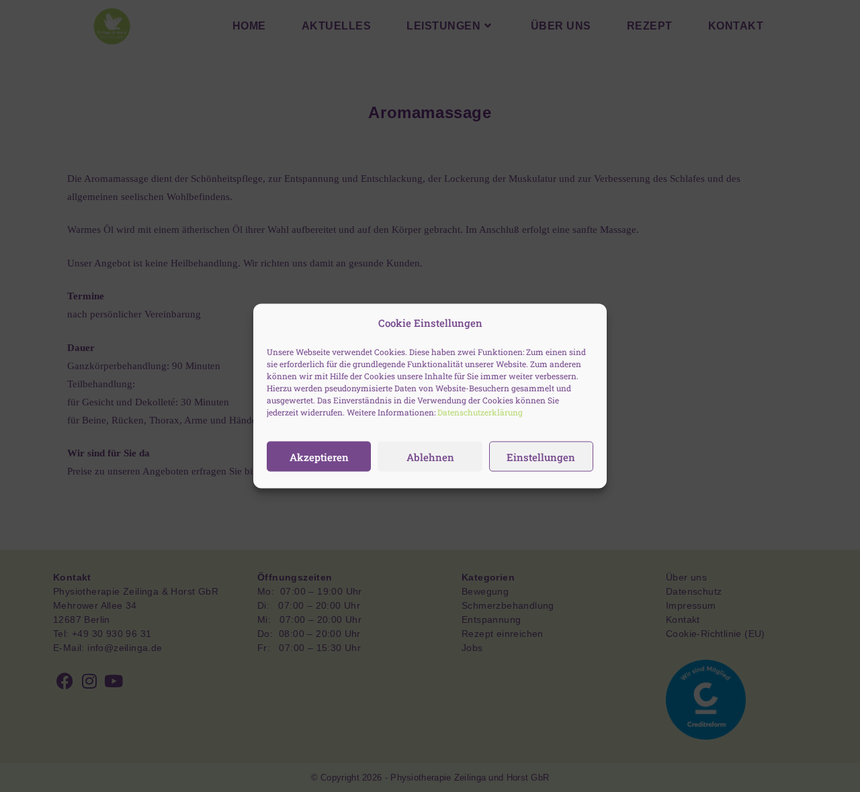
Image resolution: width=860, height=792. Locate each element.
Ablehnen (430, 456)
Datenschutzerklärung (480, 412)
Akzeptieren (319, 456)
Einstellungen (541, 456)
